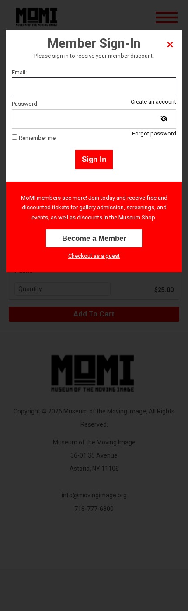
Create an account (153, 101)
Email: (19, 72)
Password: (25, 104)
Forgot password (154, 133)
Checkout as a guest (94, 256)
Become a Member (94, 238)
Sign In (94, 159)
